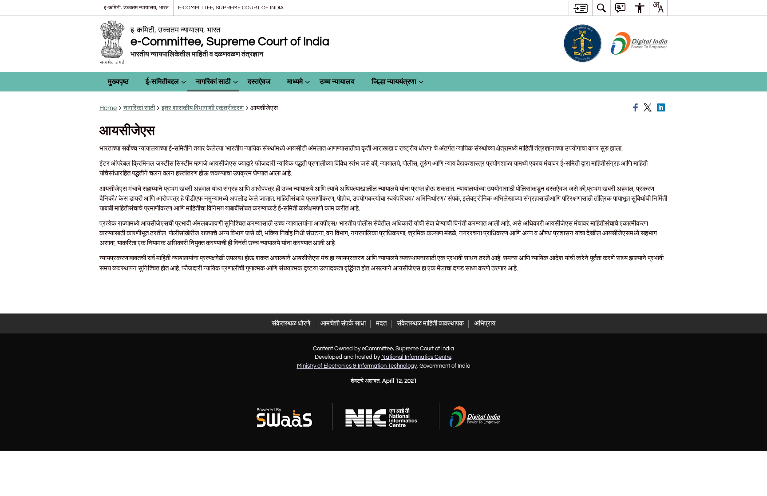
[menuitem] (601, 8)
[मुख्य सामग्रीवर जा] (580, 8)
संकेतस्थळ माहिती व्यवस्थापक (430, 323)
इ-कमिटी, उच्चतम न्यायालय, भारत (136, 7)
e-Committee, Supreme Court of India (231, 7)
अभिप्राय (484, 323)
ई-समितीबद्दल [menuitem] (162, 81)
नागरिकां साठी (139, 108)
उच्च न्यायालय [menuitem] (337, 81)
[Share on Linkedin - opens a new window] (662, 108)
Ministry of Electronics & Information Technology (357, 366)
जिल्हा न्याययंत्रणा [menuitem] (394, 81)
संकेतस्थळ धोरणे (291, 323)
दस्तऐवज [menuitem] (259, 81)
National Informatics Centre (416, 357)
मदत (381, 323)
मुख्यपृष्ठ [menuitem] (118, 81)
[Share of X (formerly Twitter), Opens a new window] (649, 108)
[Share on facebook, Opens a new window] (637, 108)
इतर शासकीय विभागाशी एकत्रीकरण (203, 108)
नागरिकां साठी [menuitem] (213, 81)
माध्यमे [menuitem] (295, 81)
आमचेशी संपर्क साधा (343, 323)
